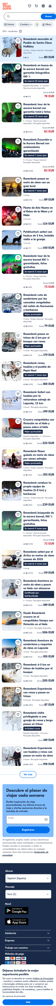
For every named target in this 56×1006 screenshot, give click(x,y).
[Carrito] (36, 6)
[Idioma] (43, 5)
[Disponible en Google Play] (16, 911)
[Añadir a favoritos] (18, 41)
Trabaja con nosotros (16, 947)
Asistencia (10, 933)
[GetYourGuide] (6, 6)
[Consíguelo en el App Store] (16, 922)
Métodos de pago (14, 954)
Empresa (9, 940)
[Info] (20, 31)
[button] (28, 48)
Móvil (8, 904)
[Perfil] (50, 6)
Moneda (9, 887)
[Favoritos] (29, 6)
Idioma (9, 871)
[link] (28, 48)
